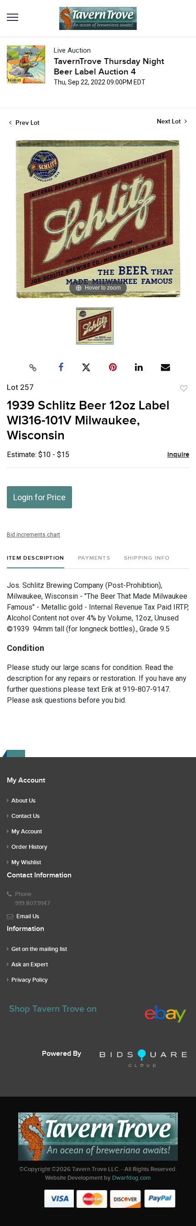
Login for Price (39, 497)
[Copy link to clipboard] (33, 367)
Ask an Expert (29, 964)
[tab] (35, 561)
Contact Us (25, 816)
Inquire (178, 455)
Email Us (27, 916)
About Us (23, 800)
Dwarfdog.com (131, 1178)
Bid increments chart (33, 535)
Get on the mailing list (39, 949)
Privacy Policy (29, 980)
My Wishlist (26, 862)
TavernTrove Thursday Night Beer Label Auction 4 (109, 66)
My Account (26, 831)
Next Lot (169, 121)
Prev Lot (26, 123)
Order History (29, 847)
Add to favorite (183, 389)
